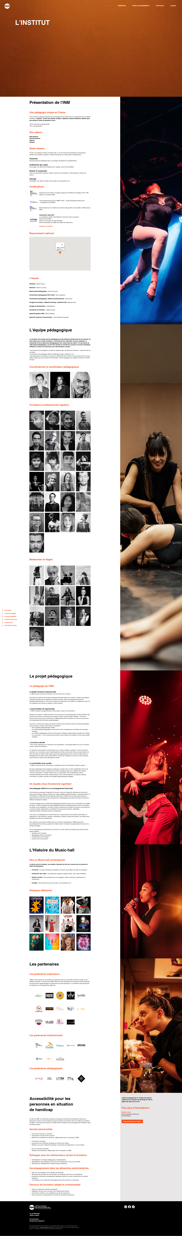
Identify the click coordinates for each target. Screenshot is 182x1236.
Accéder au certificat (46, 226)
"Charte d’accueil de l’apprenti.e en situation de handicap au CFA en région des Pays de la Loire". (137, 1099)
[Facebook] (129, 1206)
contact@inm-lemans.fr (37, 1221)
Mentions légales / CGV (45, 1227)
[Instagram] (125, 1206)
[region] (20, 6)
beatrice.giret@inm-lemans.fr (130, 1114)
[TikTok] (133, 1206)
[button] (36, 905)
